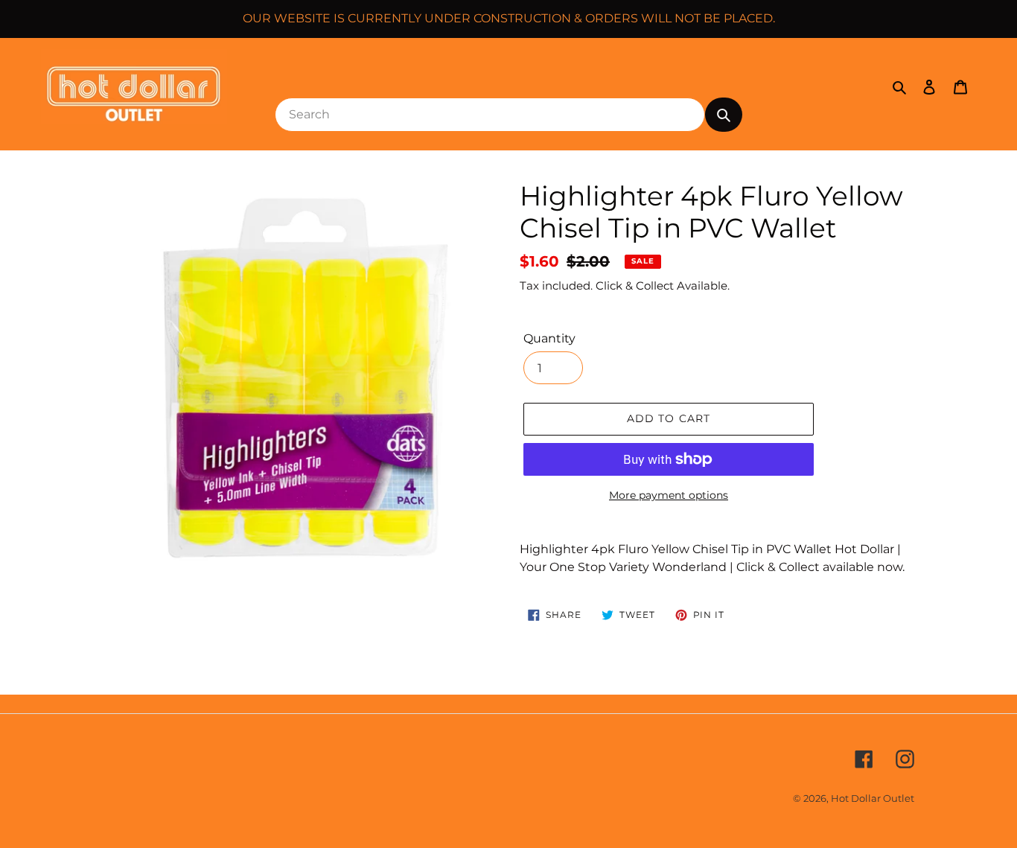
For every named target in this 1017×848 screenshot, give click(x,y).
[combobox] (490, 115)
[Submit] (723, 115)
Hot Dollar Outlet (872, 798)
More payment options (668, 495)
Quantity (549, 338)
